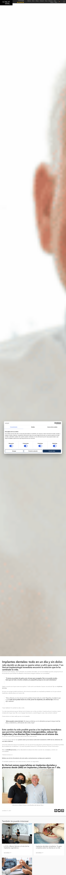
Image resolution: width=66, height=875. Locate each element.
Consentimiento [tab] (13, 427)
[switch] (26, 446)
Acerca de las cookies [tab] (52, 427)
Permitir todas (52, 451)
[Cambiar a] (59, 1)
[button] (55, 810)
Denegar (14, 451)
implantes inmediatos (51, 730)
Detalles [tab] (33, 427)
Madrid (51, 2)
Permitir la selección (33, 451)
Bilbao (56, 2)
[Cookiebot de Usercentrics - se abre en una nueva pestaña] (55, 423)
